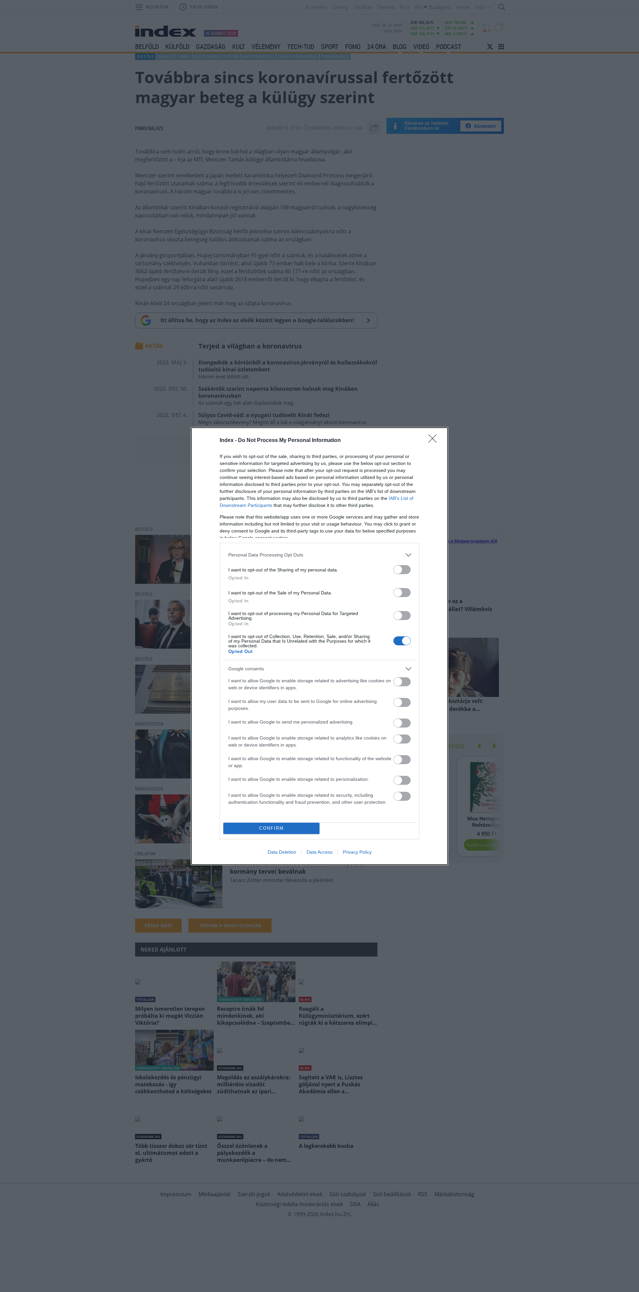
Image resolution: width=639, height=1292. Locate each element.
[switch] (402, 569)
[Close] (434, 440)
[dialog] (319, 646)
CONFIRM (271, 828)
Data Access (319, 852)
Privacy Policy (357, 852)
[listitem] (319, 554)
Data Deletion (282, 852)
